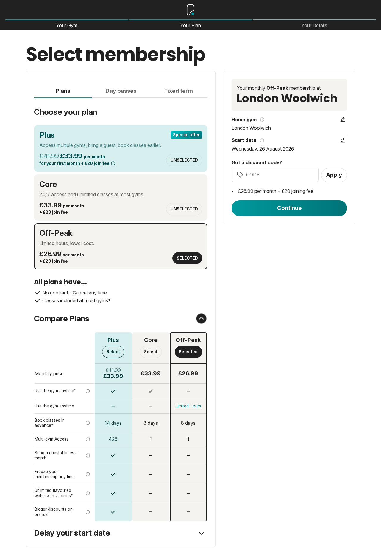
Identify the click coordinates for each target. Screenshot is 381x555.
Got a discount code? (257, 162)
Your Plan (190, 25)
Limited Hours (188, 406)
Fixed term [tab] (178, 90)
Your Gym (66, 25)
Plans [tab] (63, 90)
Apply (334, 174)
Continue (289, 207)
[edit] (342, 119)
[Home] (190, 10)
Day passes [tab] (120, 90)
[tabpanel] (120, 309)
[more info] (113, 163)
